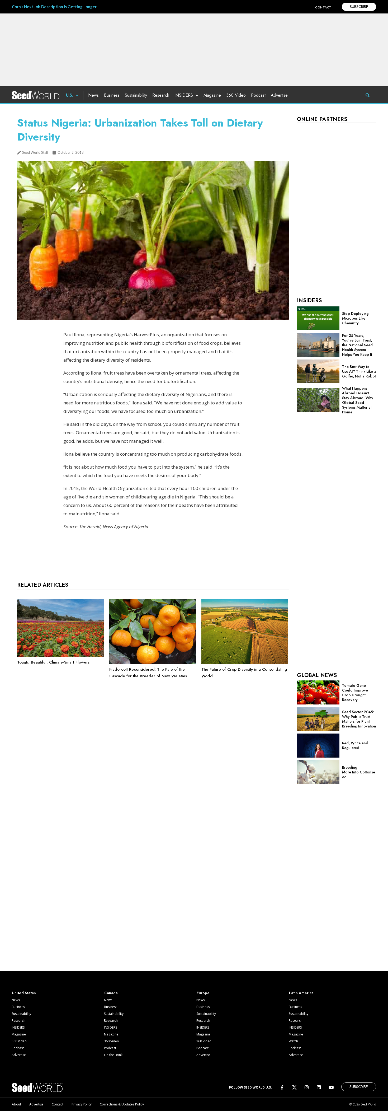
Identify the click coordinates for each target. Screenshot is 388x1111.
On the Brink (113, 1055)
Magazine (212, 95)
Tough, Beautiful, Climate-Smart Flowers (53, 662)
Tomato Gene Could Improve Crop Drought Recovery (355, 692)
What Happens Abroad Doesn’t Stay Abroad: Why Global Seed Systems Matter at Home (357, 400)
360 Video (236, 95)
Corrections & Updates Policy (122, 1104)
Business (112, 95)
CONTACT (323, 7)
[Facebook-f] (282, 1087)
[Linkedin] (319, 1087)
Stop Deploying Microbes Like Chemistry (355, 318)
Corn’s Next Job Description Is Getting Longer (54, 6)
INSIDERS (183, 95)
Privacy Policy (82, 1104)
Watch (293, 1041)
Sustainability (136, 95)
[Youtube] (331, 1087)
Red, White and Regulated (355, 745)
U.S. (69, 95)
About (16, 1104)
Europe (203, 993)
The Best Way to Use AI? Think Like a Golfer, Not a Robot (359, 371)
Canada (111, 993)
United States (24, 993)
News (93, 95)
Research (160, 95)
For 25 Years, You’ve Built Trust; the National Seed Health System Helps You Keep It (357, 345)
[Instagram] (306, 1087)
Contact (57, 1104)
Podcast (258, 95)
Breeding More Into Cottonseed (358, 772)
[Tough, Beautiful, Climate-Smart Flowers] (60, 656)
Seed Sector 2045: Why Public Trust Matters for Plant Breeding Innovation (359, 719)
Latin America (301, 993)
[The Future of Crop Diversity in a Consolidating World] (244, 663)
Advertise (279, 95)
